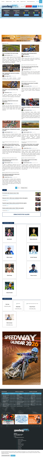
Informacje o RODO (20, 445)
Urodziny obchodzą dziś (7, 298)
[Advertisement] (21, 27)
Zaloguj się (37, 1)
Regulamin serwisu (23, 1)
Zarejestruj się (20, 446)
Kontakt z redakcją (20, 439)
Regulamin (19, 442)
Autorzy (14, 1)
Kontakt (18, 1)
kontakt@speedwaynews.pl (19, 437)
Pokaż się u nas (20, 441)
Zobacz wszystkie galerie (21, 214)
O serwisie (3, 1)
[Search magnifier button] (25, 6)
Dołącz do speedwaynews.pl (31, 1)
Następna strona (24, 187)
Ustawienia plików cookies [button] (5, 455)
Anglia (11, 55)
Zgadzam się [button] (13, 455)
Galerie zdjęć (20, 448)
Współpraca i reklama (9, 1)
